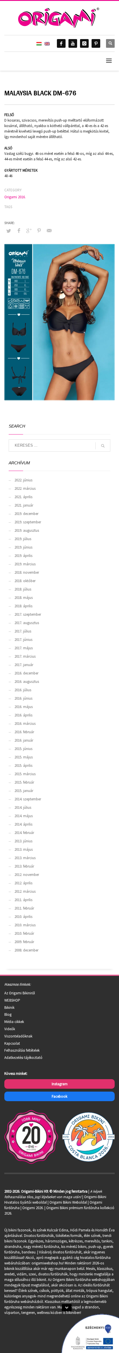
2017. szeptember (27, 614)
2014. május (23, 815)
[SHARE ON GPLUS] (29, 230)
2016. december (26, 673)
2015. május (23, 757)
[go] (102, 446)
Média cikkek (14, 1021)
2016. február (24, 731)
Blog (8, 1014)
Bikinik (9, 1007)
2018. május (23, 597)
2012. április (23, 883)
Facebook (59, 1096)
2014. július (22, 807)
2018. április (23, 606)
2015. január (23, 790)
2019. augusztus (26, 530)
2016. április (23, 715)
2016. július (22, 690)
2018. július (22, 589)
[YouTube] (72, 43)
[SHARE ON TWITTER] (8, 231)
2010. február (24, 933)
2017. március (25, 656)
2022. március (25, 488)
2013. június (23, 841)
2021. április (23, 496)
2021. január (23, 505)
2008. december (26, 950)
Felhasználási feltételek (22, 1050)
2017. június (23, 639)
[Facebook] (61, 43)
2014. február (24, 832)
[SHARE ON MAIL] (49, 230)
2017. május (23, 648)
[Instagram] (84, 43)
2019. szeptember (27, 522)
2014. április (23, 824)
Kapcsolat (12, 1043)
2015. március (25, 773)
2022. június (23, 480)
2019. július (22, 538)
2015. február (24, 782)
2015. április (23, 765)
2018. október (25, 580)
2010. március (25, 925)
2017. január (23, 664)
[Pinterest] (96, 43)
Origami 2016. (15, 197)
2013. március (25, 857)
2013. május (23, 849)
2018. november (26, 572)
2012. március (25, 891)
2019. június (23, 547)
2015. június (23, 748)
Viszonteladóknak (18, 1036)
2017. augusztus (26, 622)
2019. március (25, 564)
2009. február (24, 941)
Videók (9, 1028)
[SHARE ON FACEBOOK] (18, 230)
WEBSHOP (12, 1000)
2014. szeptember (27, 799)
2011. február (24, 908)
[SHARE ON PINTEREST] (39, 230)
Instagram (60, 1083)
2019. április (23, 555)
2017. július (22, 631)
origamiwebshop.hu (47, 1263)
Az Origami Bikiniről (19, 993)
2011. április (23, 899)
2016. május (23, 706)
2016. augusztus (26, 681)
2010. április (23, 916)
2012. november (26, 874)
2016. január (23, 740)
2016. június (23, 698)
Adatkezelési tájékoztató (23, 1057)
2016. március (25, 723)
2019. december (26, 513)
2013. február (24, 866)
